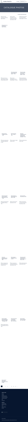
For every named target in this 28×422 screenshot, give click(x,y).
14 (13, 386)
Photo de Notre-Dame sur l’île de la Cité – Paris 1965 (23, 319)
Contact (3, 393)
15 (15, 386)
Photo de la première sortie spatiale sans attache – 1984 (14, 73)
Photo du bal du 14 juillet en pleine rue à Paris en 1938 (14, 196)
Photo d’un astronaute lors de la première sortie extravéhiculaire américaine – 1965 (23, 135)
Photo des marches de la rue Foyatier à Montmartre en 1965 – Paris (5, 197)
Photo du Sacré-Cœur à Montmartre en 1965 (14, 258)
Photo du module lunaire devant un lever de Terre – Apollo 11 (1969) (22, 73)
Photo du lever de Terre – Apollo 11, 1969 (13, 134)
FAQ (2, 399)
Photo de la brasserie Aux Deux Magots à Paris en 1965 (4, 258)
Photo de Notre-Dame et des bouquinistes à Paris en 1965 (5, 381)
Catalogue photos (4, 403)
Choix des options (4, 76)
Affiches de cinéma (4, 404)
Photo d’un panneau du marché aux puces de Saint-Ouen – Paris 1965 (14, 319)
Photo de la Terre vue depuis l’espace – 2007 (4, 134)
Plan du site (3, 400)
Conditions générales (4, 398)
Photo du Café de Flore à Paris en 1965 (23, 196)
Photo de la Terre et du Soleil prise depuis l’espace (4, 26)
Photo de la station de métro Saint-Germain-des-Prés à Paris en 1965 (23, 258)
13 (11, 386)
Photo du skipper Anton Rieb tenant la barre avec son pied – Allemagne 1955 (5, 319)
